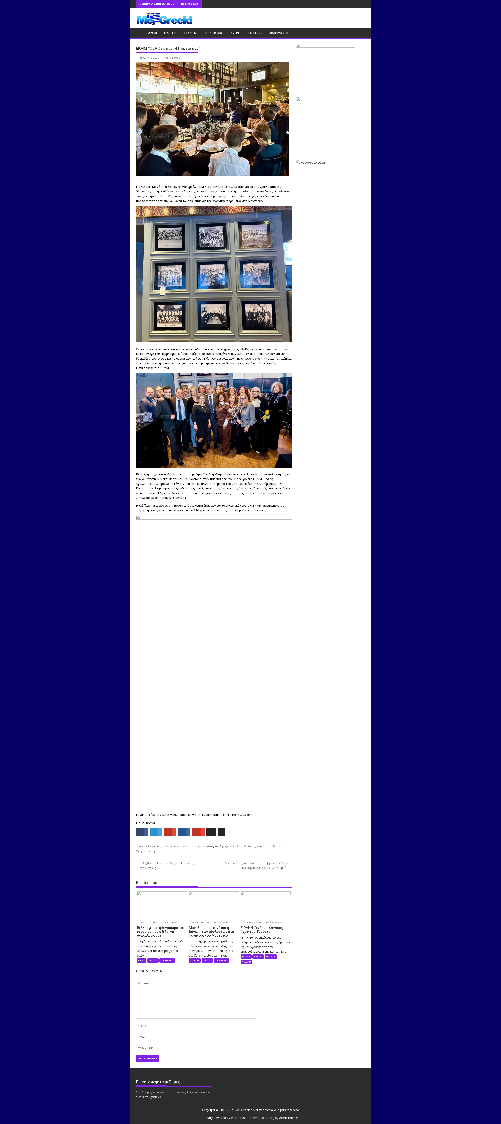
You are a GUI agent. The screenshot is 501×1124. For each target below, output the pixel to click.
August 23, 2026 (148, 922)
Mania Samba (172, 57)
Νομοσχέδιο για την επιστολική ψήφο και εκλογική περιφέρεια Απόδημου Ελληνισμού (257, 865)
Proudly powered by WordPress (224, 1118)
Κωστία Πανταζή (266, 846)
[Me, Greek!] (140, 32)
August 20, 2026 (200, 922)
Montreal (144, 846)
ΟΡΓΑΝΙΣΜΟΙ (190, 33)
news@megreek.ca (149, 1097)
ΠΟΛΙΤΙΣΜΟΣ (214, 33)
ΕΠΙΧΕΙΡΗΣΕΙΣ (254, 33)
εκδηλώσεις (249, 846)
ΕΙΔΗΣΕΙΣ (170, 33)
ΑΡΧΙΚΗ (153, 33)
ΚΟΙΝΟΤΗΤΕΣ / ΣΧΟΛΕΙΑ (175, 846)
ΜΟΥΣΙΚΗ (271, 956)
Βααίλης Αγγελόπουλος (228, 846)
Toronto (246, 956)
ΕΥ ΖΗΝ (234, 33)
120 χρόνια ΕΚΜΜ (203, 846)
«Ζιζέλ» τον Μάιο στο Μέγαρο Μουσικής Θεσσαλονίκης (165, 865)
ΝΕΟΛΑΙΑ (246, 961)
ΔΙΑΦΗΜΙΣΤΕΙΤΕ (279, 33)
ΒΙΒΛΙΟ (141, 960)
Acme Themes (289, 1118)
